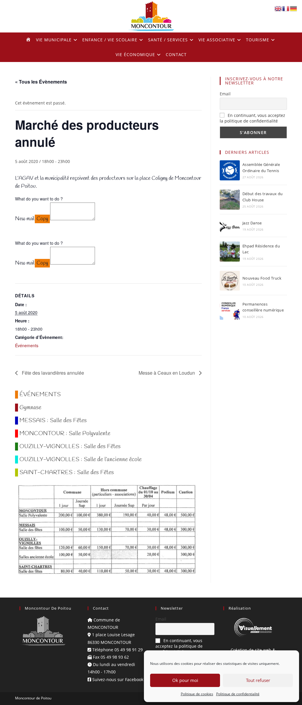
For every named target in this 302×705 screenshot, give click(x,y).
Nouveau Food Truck (261, 278)
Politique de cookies (197, 693)
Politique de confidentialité (238, 693)
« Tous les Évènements (41, 81)
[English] (278, 8)
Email (225, 94)
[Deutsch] (294, 8)
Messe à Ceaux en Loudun (167, 372)
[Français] (286, 8)
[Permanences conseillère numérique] (230, 310)
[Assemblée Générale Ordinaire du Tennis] (230, 170)
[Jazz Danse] (230, 226)
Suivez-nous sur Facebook (117, 679)
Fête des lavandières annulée (52, 372)
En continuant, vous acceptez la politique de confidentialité (252, 118)
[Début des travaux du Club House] (230, 200)
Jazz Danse (252, 223)
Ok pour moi (185, 680)
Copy (42, 218)
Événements (26, 345)
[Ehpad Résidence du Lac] (230, 251)
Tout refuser (258, 680)
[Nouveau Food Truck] (230, 281)
